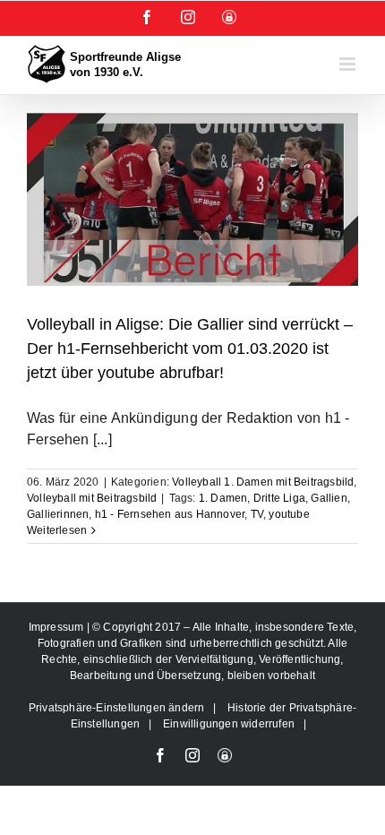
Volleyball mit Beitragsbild (92, 498)
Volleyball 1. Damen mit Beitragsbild (263, 482)
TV (257, 514)
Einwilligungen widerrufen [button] (229, 724)
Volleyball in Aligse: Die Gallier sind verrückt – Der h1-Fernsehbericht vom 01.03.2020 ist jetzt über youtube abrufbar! (190, 348)
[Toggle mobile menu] (348, 64)
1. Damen (223, 498)
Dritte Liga (279, 498)
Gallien (328, 498)
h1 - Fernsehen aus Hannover (169, 514)
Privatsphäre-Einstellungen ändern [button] (117, 708)
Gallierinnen (58, 514)
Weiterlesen (57, 530)
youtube (289, 514)
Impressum (58, 627)
